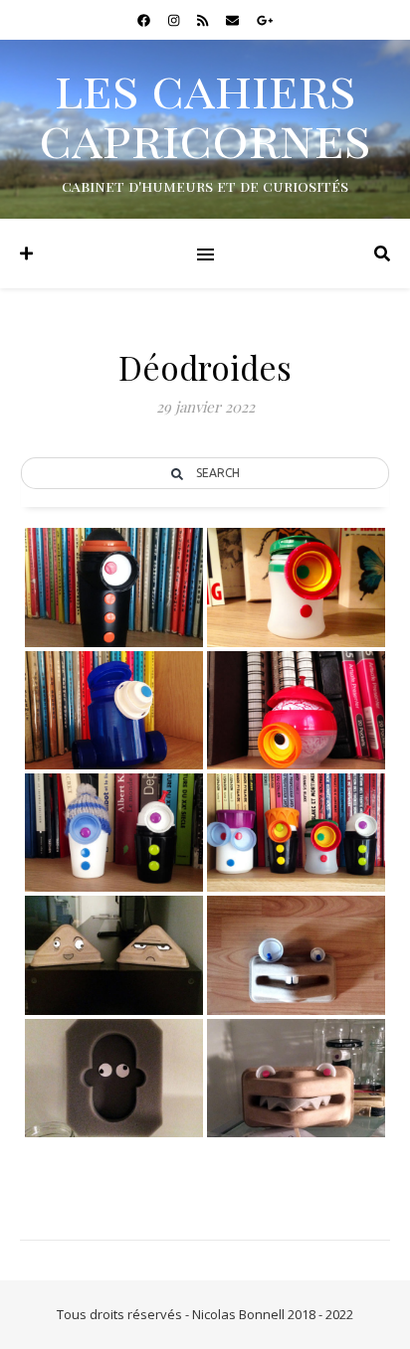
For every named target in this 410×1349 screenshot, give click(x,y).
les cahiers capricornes (205, 113)
